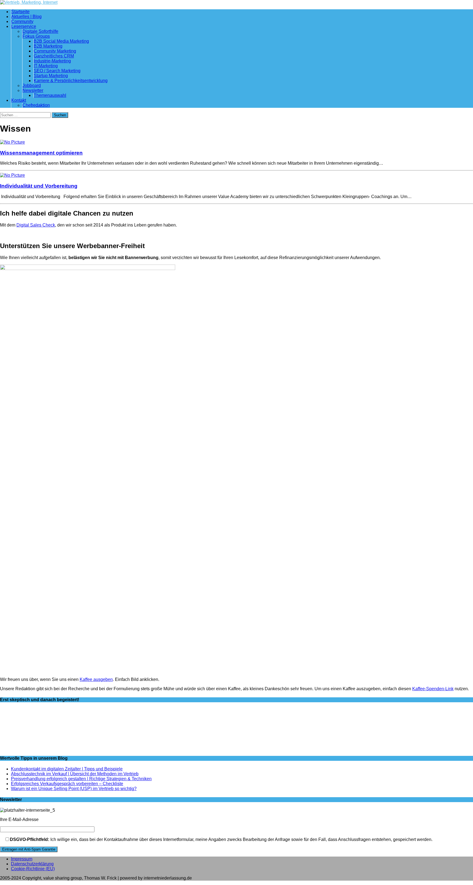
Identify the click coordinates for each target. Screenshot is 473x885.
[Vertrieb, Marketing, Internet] (236, 2)
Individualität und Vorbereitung (38, 186)
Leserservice (23, 26)
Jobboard (31, 85)
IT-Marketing (46, 65)
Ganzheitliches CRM (54, 56)
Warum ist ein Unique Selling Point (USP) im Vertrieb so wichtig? (74, 788)
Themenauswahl (50, 95)
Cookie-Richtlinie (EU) (33, 868)
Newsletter (32, 90)
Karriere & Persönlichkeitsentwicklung (71, 80)
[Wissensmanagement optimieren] (12, 142)
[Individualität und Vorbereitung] (12, 175)
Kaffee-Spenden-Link (433, 688)
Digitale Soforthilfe (40, 31)
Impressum (21, 859)
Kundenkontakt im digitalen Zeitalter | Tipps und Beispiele (67, 769)
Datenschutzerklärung (32, 863)
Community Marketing (55, 51)
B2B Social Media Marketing (61, 41)
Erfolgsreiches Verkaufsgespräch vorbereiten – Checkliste (67, 783)
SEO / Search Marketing (57, 70)
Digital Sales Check (35, 225)
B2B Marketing (48, 46)
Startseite (20, 11)
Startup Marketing (51, 75)
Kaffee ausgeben (96, 679)
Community (22, 21)
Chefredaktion (36, 105)
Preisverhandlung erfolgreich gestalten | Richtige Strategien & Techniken (81, 778)
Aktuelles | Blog (26, 16)
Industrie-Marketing (52, 61)
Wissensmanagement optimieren (41, 153)
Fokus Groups (36, 36)
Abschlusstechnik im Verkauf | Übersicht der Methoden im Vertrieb (75, 773)
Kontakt (18, 100)
